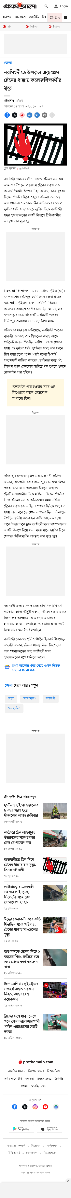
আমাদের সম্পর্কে (16, 1146)
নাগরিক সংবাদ (16, 1071)
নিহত (11, 698)
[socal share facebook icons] (7, 117)
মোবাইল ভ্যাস (39, 1086)
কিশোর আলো (36, 1071)
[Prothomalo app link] (21, 1129)
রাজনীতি (34, 17)
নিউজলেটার (50, 1153)
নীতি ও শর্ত (14, 1153)
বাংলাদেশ (20, 17)
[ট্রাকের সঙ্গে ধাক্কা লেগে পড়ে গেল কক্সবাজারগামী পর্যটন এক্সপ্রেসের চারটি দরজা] (55, 1027)
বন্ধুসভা (29, 1079)
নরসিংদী (50, 698)
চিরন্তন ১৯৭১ (44, 1079)
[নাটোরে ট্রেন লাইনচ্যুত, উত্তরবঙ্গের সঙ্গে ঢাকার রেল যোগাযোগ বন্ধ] (55, 840)
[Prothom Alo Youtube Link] (47, 1107)
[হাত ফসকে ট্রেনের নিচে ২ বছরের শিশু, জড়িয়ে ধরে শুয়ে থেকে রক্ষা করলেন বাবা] (55, 962)
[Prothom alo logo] (35, 1063)
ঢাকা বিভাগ (29, 698)
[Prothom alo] (20, 6)
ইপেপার (59, 1079)
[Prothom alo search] (46, 6)
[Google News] (56, 1107)
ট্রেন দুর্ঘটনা (14, 708)
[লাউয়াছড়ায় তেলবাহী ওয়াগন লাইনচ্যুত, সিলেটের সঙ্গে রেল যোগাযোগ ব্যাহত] (55, 898)
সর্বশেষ (7, 17)
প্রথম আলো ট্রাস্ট (13, 1079)
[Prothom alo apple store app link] (50, 1129)
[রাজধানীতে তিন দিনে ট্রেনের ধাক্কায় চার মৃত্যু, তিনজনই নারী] (55, 867)
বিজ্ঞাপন (35, 1146)
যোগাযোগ (31, 1153)
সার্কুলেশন (52, 1146)
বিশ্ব (44, 17)
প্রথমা (24, 1086)
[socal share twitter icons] (15, 117)
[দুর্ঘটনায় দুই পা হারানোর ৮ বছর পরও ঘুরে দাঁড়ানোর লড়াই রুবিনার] (55, 813)
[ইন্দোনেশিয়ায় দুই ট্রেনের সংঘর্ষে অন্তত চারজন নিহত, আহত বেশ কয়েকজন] (55, 995)
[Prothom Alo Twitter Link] (27, 1107)
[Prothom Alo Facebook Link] (16, 1107)
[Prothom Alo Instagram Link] (37, 1107)
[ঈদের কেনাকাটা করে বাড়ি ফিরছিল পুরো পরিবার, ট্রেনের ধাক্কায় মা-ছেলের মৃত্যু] (55, 930)
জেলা (8, 63)
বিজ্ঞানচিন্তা (53, 1071)
